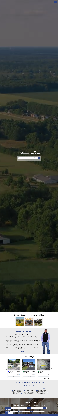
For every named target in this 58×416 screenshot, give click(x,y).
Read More (44, 388)
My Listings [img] (30, 1)
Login (55, 1)
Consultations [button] (42, 1)
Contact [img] (52, 1)
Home (27, 1)
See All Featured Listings (48, 378)
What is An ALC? (48, 1)
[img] (49, 415)
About (34, 1)
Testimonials (37, 1)
